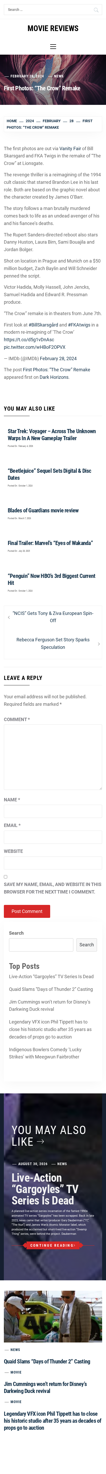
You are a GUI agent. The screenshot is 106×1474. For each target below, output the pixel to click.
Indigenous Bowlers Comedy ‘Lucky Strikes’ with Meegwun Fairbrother (45, 1053)
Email (12, 825)
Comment (17, 719)
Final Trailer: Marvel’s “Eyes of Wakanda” (50, 543)
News (59, 76)
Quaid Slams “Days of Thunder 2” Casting (51, 989)
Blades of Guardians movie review (43, 510)
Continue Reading (52, 1245)
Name (12, 799)
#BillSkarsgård (43, 325)
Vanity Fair (70, 148)
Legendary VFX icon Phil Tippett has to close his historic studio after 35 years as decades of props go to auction (50, 1029)
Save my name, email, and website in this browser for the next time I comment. (52, 888)
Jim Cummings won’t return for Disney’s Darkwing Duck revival (49, 1005)
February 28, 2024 (58, 358)
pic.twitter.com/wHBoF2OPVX (34, 347)
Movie (16, 1372)
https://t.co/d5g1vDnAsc (29, 339)
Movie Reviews (53, 28)
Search (16, 933)
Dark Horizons (54, 377)
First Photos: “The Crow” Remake (56, 369)
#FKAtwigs (79, 325)
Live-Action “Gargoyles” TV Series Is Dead (51, 976)
